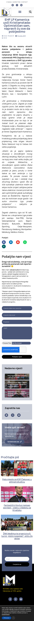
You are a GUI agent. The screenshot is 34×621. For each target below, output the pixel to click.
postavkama (5, 614)
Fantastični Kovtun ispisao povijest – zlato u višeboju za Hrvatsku (17, 508)
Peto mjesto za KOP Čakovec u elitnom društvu (17, 480)
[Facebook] (13, 5)
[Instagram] (17, 5)
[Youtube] (21, 5)
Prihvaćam (6, 618)
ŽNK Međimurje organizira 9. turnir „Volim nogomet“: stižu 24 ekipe (17, 536)
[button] (19, 12)
